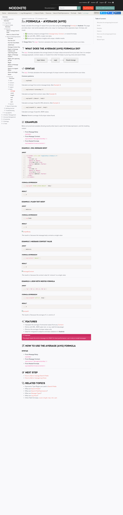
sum (12, 102)
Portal (110, 2)
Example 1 (56, 103)
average (13, 91)
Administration (12, 13)
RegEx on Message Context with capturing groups (13, 51)
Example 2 (57, 85)
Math (79, 13)
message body (53, 34)
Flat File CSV (11, 40)
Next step (99, 36)
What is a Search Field (13, 34)
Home (4, 13)
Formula (73, 13)
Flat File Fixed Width (13, 42)
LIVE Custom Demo (105, 8)
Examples (99, 28)
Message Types (36, 393)
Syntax (98, 25)
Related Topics (101, 39)
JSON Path (11, 45)
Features (48, 13)
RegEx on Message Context (13, 55)
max (12, 97)
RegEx (9, 62)
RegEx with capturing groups (13, 59)
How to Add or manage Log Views (35, 378)
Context (61, 34)
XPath (9, 74)
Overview (5, 17)
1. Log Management (25, 13)
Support (102, 2)
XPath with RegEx (13, 72)
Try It (88, 8)
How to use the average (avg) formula (106, 33)
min (12, 99)
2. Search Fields (39, 13)
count (12, 93)
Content (61, 325)
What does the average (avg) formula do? (107, 22)
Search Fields (52, 386)
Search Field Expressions (61, 13)
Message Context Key (14, 47)
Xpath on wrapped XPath (13, 69)
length (12, 95)
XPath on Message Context (13, 65)
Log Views (34, 395)
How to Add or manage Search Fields (37, 376)
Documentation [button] (50, 8)
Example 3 (52, 94)
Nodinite (93, 2)
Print (97, 13)
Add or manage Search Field (13, 31)
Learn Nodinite (83, 2)
